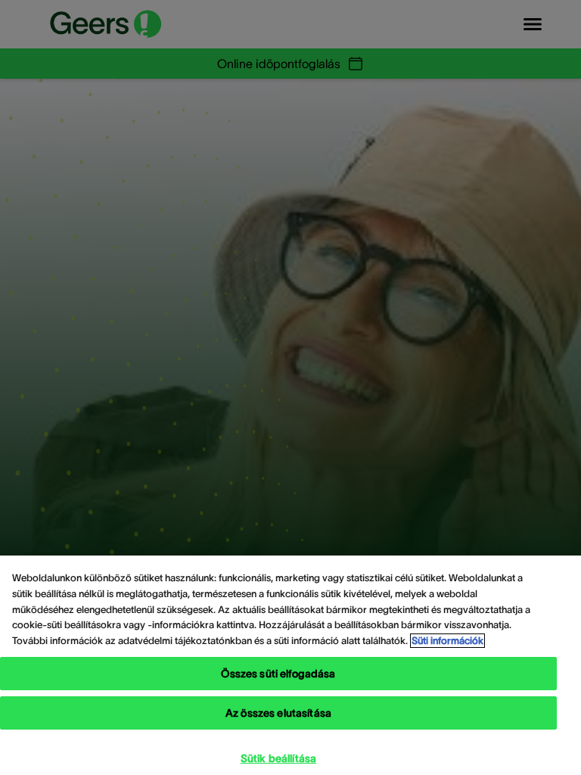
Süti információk (447, 640)
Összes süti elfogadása (278, 674)
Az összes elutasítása (278, 713)
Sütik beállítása (278, 758)
